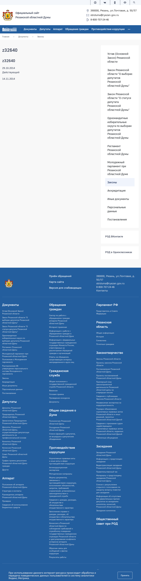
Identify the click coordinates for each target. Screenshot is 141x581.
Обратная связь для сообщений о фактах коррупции (58, 551)
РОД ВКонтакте (114, 236)
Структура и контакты (11, 491)
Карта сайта (56, 281)
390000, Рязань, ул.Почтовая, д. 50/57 (113, 10)
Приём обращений (60, 276)
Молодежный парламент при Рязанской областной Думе (117, 168)
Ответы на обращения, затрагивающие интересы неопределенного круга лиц (61, 359)
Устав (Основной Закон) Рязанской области (118, 57)
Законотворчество (109, 352)
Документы (30, 29)
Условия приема (56, 394)
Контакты (102, 290)
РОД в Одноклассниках (118, 252)
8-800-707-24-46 (99, 19)
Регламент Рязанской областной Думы (117, 150)
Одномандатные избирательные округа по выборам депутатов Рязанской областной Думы (119, 127)
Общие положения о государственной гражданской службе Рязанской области (63, 384)
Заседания (104, 446)
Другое (5, 469)
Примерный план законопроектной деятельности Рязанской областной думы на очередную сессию (107, 387)
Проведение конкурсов (59, 398)
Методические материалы (60, 474)
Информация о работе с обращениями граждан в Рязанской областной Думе (61, 333)
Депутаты (45, 29)
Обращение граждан (77, 29)
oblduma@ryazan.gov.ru (104, 15)
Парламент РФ (107, 305)
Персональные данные (116, 209)
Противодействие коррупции (108, 29)
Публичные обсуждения (107, 438)
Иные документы (118, 199)
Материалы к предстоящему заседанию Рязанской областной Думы (108, 478)
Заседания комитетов (105, 510)
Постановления (117, 219)
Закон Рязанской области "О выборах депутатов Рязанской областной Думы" (119, 77)
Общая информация (105, 333)
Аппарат (58, 29)
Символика (101, 340)
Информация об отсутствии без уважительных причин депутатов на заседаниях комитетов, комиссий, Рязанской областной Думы (108, 501)
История (100, 336)
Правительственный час (106, 471)
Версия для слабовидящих (65, 287)
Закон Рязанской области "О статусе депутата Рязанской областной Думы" (119, 101)
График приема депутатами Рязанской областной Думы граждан (14, 463)
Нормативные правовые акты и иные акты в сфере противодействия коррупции (62, 461)
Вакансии (53, 390)
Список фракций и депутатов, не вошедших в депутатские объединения (62, 436)
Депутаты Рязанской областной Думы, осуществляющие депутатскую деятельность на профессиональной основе (15, 432)
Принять (125, 575)
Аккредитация (116, 190)
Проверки (6, 501)
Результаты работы (57, 557)
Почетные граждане (105, 344)
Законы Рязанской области (108, 359)
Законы (112, 182)
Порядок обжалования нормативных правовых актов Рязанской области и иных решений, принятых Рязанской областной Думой (109, 414)
